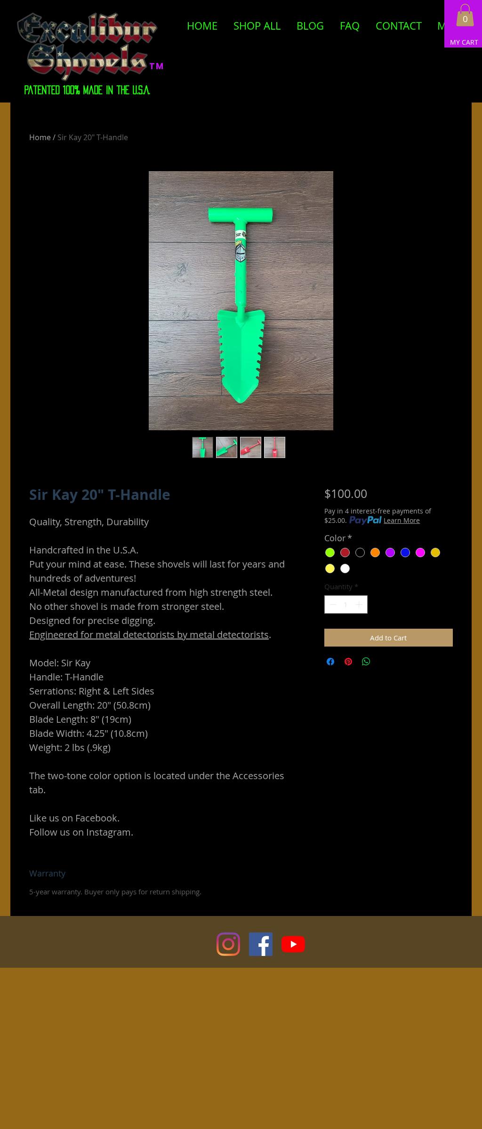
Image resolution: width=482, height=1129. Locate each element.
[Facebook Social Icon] (261, 944)
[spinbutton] (345, 604)
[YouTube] (293, 944)
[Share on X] (384, 661)
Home (40, 137)
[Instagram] (228, 944)
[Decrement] (332, 604)
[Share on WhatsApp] (366, 661)
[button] (465, 15)
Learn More (402, 520)
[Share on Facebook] (330, 661)
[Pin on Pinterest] (348, 661)
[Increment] (359, 604)
